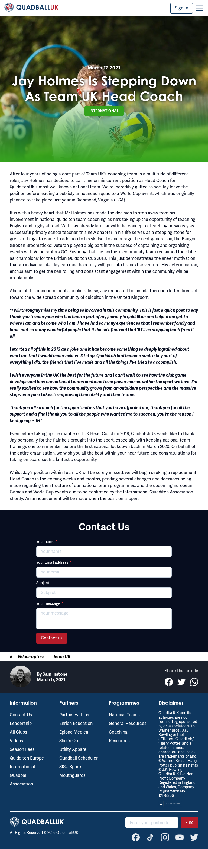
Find (189, 822)
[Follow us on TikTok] (150, 837)
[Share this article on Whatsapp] (194, 682)
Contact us (52, 638)
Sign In (181, 8)
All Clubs (18, 732)
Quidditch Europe (27, 758)
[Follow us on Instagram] (165, 837)
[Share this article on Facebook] (169, 682)
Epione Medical (74, 732)
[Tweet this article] (181, 682)
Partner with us (74, 715)
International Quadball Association (22, 775)
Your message (49, 603)
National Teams (124, 715)
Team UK (62, 656)
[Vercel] (170, 805)
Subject (42, 583)
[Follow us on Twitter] (194, 837)
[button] (199, 8)
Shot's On (68, 741)
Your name (46, 541)
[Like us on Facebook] (136, 837)
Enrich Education (76, 723)
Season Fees (22, 749)
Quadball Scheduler (78, 758)
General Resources (128, 723)
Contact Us (21, 715)
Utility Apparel (73, 749)
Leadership (21, 723)
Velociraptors (31, 656)
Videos (16, 741)
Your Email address (54, 562)
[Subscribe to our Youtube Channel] (180, 837)
